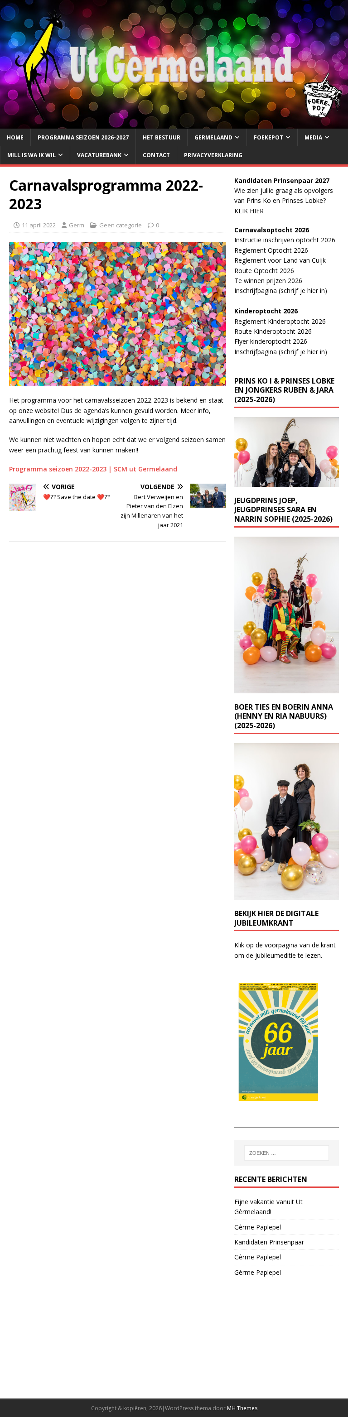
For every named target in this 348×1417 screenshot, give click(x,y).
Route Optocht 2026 (264, 270)
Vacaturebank (99, 155)
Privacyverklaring (213, 155)
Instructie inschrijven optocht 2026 (284, 239)
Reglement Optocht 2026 (271, 250)
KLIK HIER (249, 211)
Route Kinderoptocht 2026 (273, 331)
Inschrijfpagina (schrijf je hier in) (280, 290)
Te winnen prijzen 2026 (268, 280)
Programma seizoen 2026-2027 (83, 137)
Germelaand (213, 137)
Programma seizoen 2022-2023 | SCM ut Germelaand (93, 469)
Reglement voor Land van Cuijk (280, 260)
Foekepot (268, 137)
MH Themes (242, 1408)
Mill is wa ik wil (31, 155)
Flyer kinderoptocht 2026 (270, 341)
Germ (76, 225)
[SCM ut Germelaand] (174, 123)
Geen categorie (120, 225)
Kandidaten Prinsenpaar (269, 1242)
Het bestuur (161, 137)
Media (313, 137)
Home (15, 137)
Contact (156, 155)
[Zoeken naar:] (287, 1153)
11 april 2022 (39, 225)
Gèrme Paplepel (257, 1227)
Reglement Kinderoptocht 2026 (280, 321)
